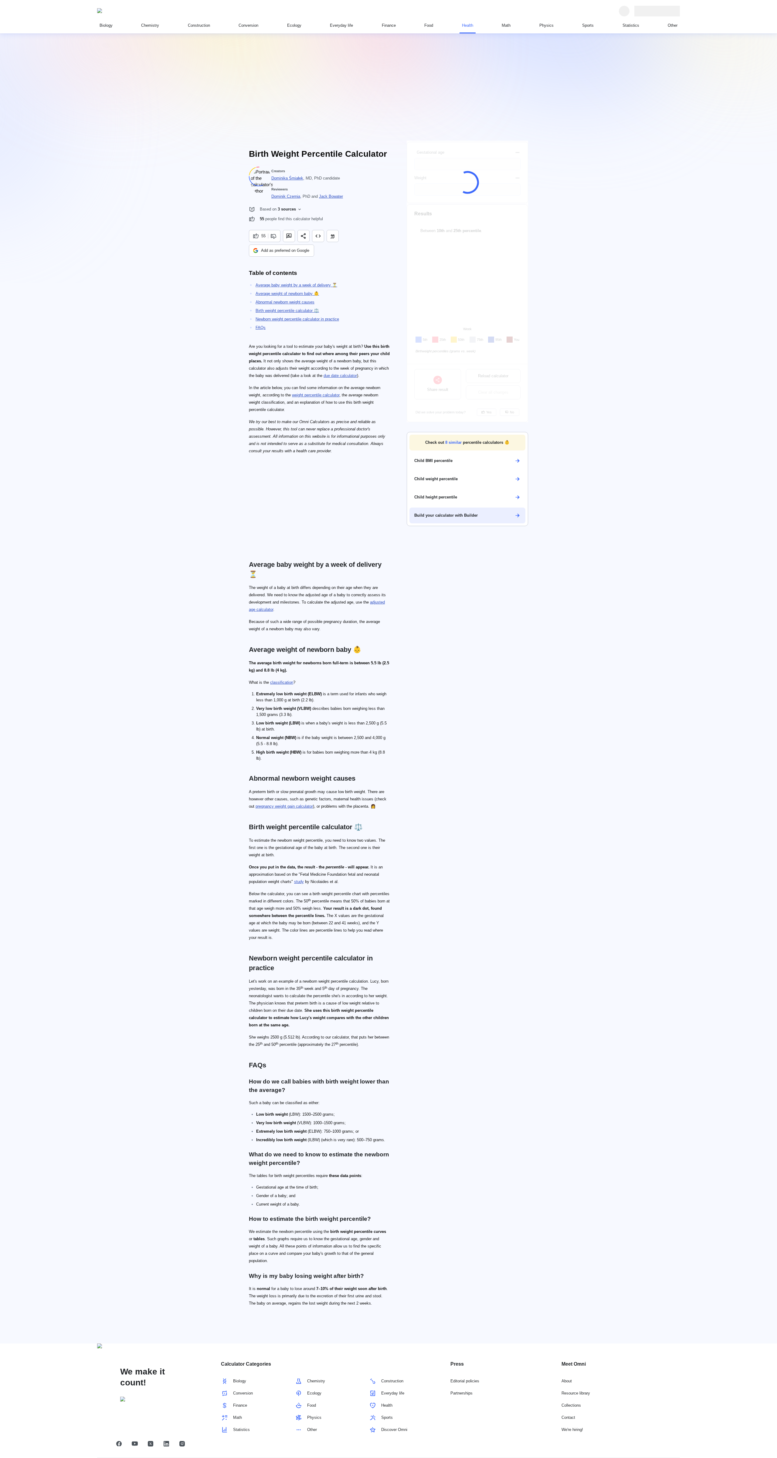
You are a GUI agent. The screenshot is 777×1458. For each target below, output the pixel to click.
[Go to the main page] (125, 11)
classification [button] (281, 682)
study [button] (299, 881)
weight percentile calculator (315, 395)
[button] (467, 442)
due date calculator (340, 375)
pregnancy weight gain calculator (284, 806)
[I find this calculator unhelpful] (274, 236)
